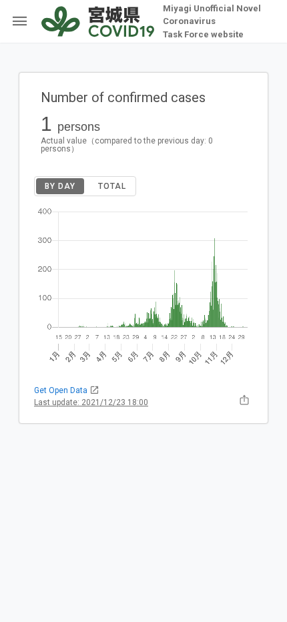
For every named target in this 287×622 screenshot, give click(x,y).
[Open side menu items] (17, 21)
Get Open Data (61, 390)
